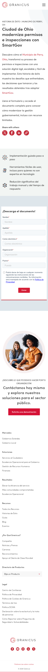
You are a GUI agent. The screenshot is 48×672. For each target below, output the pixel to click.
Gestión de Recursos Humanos (16, 466)
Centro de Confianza (11, 590)
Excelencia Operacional (12, 494)
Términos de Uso (9, 602)
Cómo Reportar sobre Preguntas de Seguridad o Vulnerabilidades (18, 620)
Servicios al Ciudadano (12, 457)
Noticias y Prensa (9, 545)
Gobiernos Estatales (11, 438)
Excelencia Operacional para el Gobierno (20, 462)
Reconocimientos (10, 553)
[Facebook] (12, 133)
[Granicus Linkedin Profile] (28, 649)
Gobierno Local (9, 442)
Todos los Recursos (10, 509)
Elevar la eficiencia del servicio (15, 485)
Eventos (5, 526)
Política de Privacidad (12, 594)
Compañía (7, 541)
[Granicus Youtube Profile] (17, 649)
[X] (4, 133)
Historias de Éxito (9, 513)
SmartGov (7, 92)
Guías (4, 517)
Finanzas (6, 470)
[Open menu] (43, 5)
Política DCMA (8, 607)
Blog (4, 521)
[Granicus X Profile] (33, 649)
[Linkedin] (19, 133)
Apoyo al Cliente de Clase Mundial (17, 558)
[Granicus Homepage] (23, 640)
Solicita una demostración (24, 411)
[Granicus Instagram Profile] (23, 649)
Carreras (6, 549)
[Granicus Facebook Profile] (12, 649)
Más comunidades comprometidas (18, 489)
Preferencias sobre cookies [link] (24, 664)
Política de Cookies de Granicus (16, 598)
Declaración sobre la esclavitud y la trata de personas (20, 613)
